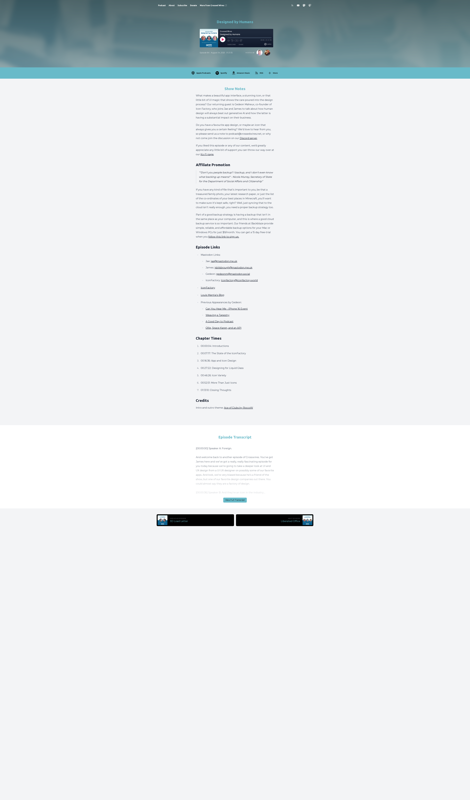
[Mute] (228, 40)
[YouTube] (298, 5)
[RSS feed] (292, 5)
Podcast (162, 5)
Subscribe (182, 5)
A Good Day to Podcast (219, 321)
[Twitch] (309, 5)
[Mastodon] (304, 5)
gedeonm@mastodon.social (233, 273)
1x (236, 40)
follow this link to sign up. (223, 236)
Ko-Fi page (207, 154)
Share (241, 44)
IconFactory (208, 287)
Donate (193, 5)
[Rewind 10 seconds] (232, 40)
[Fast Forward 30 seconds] (241, 40)
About (172, 5)
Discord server (248, 138)
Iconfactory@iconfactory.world (239, 280)
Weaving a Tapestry (217, 315)
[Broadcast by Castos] (267, 44)
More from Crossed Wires (212, 5)
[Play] (222, 39)
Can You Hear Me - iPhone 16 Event (227, 308)
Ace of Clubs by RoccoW (238, 407)
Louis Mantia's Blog (212, 295)
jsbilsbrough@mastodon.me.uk (233, 267)
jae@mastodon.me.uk (224, 261)
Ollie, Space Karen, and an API (223, 327)
